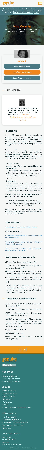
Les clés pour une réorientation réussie (21, 227)
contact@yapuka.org (9, 439)
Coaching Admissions (22, 72)
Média (5, 405)
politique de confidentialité (23, 13)
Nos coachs (7, 399)
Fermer (36, 13)
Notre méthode (8, 391)
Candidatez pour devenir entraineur (16, 408)
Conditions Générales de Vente (15, 422)
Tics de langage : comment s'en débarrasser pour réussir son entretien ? (23, 249)
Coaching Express (22, 66)
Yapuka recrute (8, 396)
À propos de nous (9, 394)
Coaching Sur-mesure (22, 78)
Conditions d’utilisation (11, 420)
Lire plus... (25, 114)
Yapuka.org (31, 448)
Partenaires (7, 402)
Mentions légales (9, 417)
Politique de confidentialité (13, 425)
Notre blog (6, 428)
